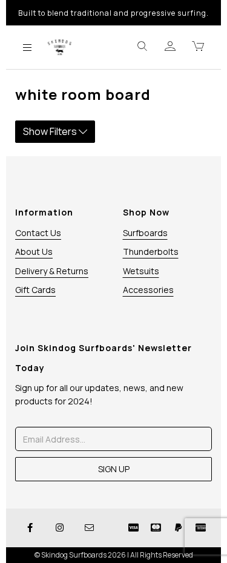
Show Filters (51, 131)
